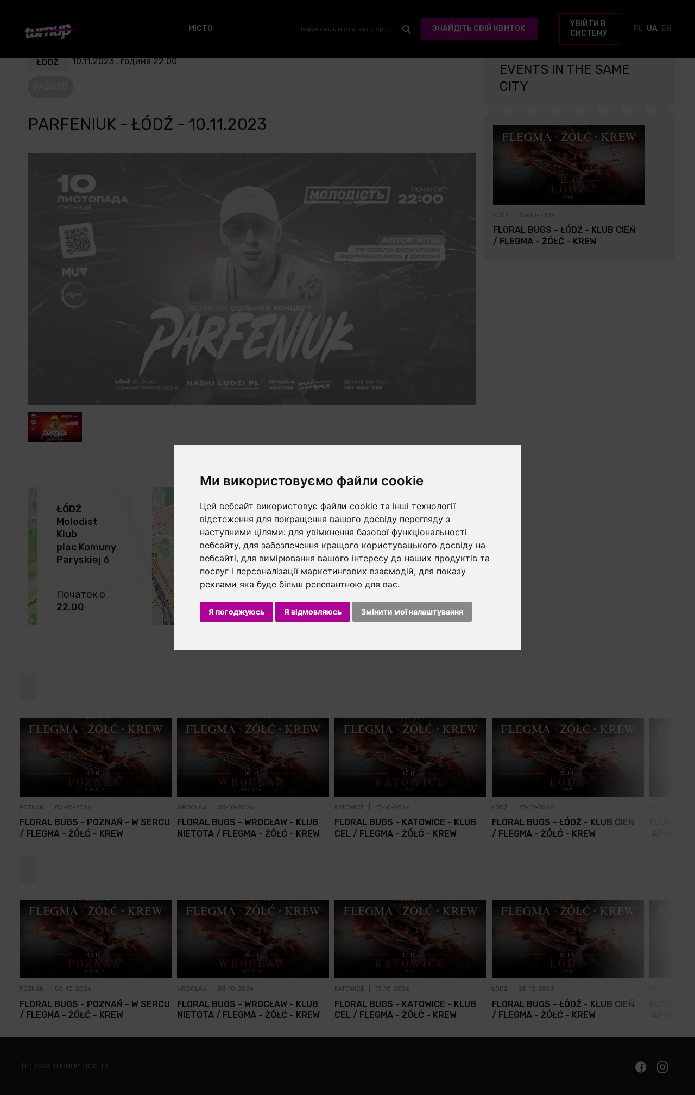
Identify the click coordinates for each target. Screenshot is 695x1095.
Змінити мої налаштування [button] (412, 611)
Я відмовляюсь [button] (313, 611)
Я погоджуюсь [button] (236, 611)
